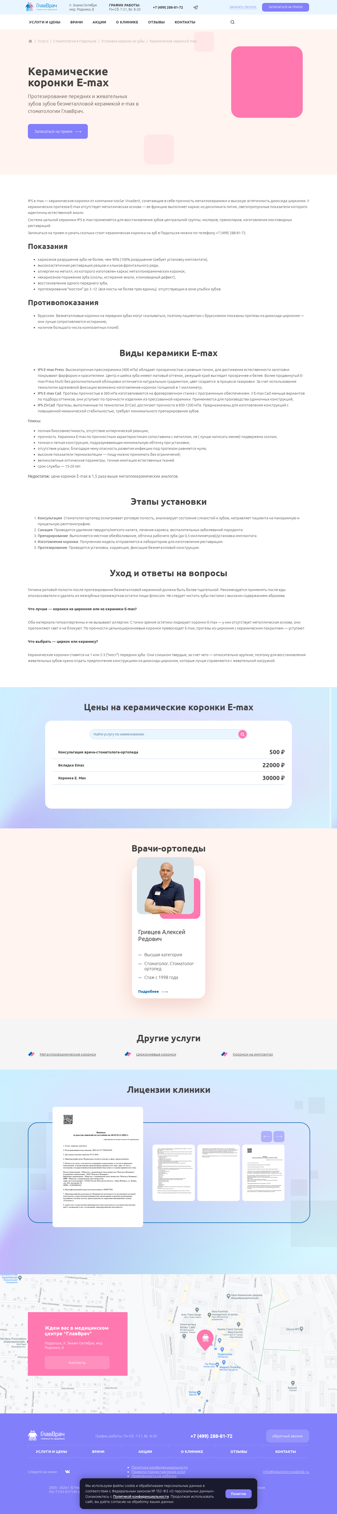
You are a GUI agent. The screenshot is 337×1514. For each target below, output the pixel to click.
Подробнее (148, 991)
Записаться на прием (285, 7)
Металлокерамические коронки (68, 1054)
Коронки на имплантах (253, 1054)
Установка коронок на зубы (123, 41)
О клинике (127, 22)
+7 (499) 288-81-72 (168, 7)
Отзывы (156, 22)
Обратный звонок (287, 1436)
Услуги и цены (44, 22)
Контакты (185, 22)
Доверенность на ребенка (154, 1476)
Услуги (43, 41)
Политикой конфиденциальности (141, 1496)
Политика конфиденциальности (159, 1467)
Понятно (238, 1494)
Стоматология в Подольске (74, 41)
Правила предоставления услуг (158, 1472)
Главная (30, 41)
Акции (99, 22)
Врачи (76, 22)
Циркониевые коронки (156, 1054)
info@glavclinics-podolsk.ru (286, 1472)
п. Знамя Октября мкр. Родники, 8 (83, 7)
